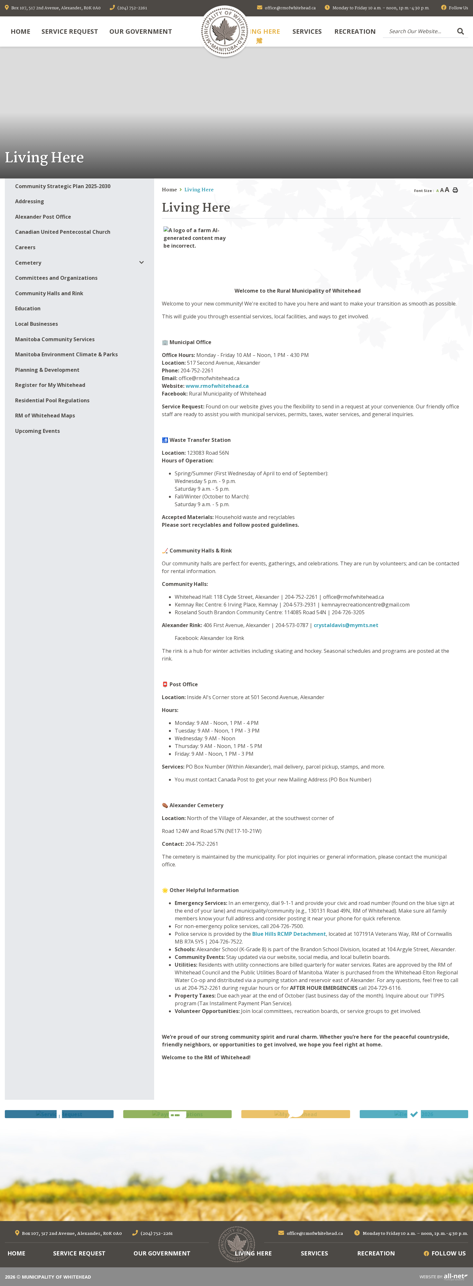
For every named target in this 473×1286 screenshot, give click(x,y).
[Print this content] (455, 190)
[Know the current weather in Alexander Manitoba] (467, 171)
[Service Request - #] (59, 1114)
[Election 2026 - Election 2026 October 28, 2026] (414, 1114)
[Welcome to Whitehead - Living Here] (224, 31)
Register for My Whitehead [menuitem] (50, 384)
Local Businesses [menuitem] (36, 323)
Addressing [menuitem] (29, 201)
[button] (141, 262)
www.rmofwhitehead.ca (217, 385)
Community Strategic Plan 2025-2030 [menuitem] (62, 186)
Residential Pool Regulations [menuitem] (52, 400)
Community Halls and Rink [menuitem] (49, 293)
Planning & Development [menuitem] (47, 369)
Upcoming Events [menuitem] (37, 430)
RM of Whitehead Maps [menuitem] (45, 415)
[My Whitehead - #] (295, 1114)
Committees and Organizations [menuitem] (56, 277)
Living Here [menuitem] (259, 31)
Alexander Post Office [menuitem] (43, 216)
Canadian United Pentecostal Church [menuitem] (62, 231)
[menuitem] (20, 31)
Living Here (199, 190)
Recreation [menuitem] (355, 31)
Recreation (376, 1253)
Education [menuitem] (28, 308)
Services (314, 1253)
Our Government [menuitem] (140, 31)
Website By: (432, 1277)
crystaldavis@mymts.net (346, 625)
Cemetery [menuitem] (28, 262)
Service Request (79, 1253)
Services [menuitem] (307, 31)
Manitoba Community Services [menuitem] (55, 339)
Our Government (162, 1253)
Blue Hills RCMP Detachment (289, 933)
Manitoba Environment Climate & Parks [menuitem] (66, 354)
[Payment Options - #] (177, 1114)
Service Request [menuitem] (70, 31)
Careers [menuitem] (25, 247)
